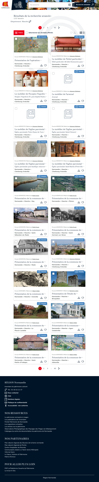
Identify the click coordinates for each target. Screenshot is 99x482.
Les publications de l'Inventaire (15, 420)
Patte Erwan (35, 195)
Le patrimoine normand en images (16, 417)
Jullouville (55, 362)
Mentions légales (14, 399)
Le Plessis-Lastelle (24, 329)
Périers (71, 201)
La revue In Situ (10, 471)
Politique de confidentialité (17, 402)
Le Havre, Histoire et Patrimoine (16, 454)
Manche (27, 64)
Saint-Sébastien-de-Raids (25, 234)
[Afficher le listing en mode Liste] (84, 33)
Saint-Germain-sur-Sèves (62, 234)
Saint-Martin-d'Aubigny (25, 361)
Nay (33, 201)
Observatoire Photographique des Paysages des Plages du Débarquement (30, 429)
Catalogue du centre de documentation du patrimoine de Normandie (28, 431)
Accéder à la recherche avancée (84, 4)
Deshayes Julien (74, 291)
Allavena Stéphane (37, 57)
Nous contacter (13, 393)
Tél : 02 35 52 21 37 (15, 390)
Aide (9, 396)
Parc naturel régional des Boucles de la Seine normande (24, 443)
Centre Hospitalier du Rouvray (15, 447)
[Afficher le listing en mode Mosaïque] (81, 33)
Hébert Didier (36, 291)
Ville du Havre (10, 452)
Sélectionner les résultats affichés (41, 33)
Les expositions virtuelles (14, 424)
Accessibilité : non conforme (18, 406)
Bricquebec (56, 299)
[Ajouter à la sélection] (45, 65)
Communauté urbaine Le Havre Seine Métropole (21, 450)
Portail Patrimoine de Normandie (16, 422)
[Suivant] (59, 27)
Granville (35, 297)
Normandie (19, 64)
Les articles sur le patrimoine (15, 426)
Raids (34, 265)
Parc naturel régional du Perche (15, 445)
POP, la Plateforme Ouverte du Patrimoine (19, 468)
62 (55, 28)
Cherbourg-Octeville (22, 66)
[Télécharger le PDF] (41, 65)
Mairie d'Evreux (10, 457)
